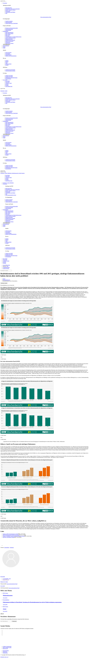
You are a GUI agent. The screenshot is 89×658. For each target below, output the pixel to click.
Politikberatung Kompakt (10, 40)
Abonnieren (14, 621)
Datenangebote (8, 30)
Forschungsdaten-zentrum (10, 70)
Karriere (6, 84)
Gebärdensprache (6, 267)
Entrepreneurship (8, 22)
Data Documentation (9, 41)
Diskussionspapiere (9, 38)
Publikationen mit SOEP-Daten (11, 77)
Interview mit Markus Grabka (8, 537)
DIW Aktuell (7, 34)
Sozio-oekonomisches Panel (45, 17)
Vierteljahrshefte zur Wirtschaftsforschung (13, 36)
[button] (2, 1)
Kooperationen (8, 78)
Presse (4, 46)
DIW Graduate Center (7, 647)
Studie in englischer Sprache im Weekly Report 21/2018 (13, 536)
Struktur (6, 60)
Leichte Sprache (6, 268)
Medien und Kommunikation (10, 55)
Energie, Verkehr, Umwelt (10, 9)
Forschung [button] (5, 3)
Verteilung (12, 547)
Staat (6, 13)
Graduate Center (8, 83)
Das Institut (7, 80)
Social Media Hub (8, 86)
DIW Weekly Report (9, 33)
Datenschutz (5, 652)
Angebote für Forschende (10, 69)
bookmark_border (3, 90)
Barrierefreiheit (6, 650)
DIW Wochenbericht (9, 32)
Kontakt (6, 64)
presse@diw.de (6, 579)
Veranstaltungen (6, 45)
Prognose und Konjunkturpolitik (11, 28)
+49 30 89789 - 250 (7, 578)
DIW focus (7, 35)
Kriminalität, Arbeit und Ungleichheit (12, 8)
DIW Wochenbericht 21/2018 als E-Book (11, 535)
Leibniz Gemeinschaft (7, 646)
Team (6, 62)
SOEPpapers (7, 42)
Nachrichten (7, 53)
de (5, 171)
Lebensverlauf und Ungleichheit (11, 23)
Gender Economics (9, 21)
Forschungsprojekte (9, 29)
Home (4, 278)
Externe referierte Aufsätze (10, 37)
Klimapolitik (7, 11)
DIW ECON (5, 648)
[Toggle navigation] (5, 1)
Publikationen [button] (5, 31)
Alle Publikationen (6, 44)
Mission (6, 61)
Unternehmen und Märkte (10, 12)
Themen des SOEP (9, 75)
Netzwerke (7, 82)
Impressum (5, 651)
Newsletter (2, 623)
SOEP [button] (4, 47)
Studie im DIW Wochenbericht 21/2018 (10, 533)
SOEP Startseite (8, 52)
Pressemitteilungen (6, 279)
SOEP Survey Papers (9, 43)
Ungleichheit (6, 547)
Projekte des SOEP (9, 76)
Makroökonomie (8, 7)
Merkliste (8, 182)
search (1, 1)
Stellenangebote (8, 63)
